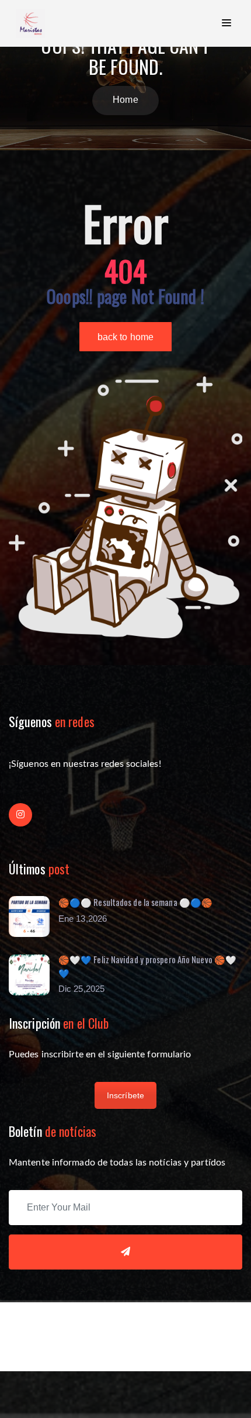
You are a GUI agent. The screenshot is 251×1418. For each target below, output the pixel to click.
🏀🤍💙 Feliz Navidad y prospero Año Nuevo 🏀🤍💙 (147, 966)
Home (125, 100)
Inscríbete (125, 1095)
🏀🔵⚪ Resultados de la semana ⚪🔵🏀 (135, 901)
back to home (125, 337)
